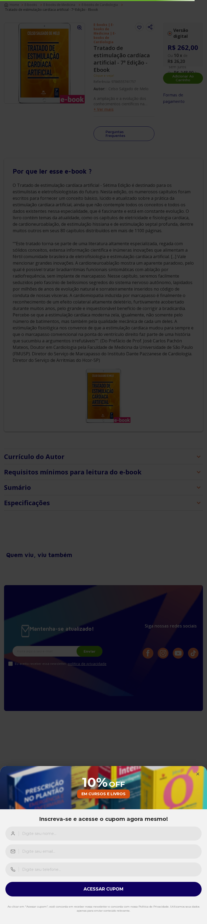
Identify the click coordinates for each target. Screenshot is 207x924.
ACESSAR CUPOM (103, 889)
